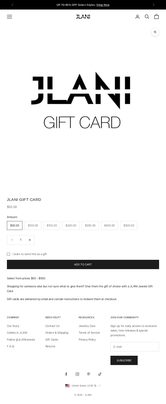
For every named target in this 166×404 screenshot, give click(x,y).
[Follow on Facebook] (66, 374)
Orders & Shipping (56, 332)
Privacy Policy (87, 339)
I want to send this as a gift (30, 254)
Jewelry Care (87, 326)
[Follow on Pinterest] (88, 374)
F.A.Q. (11, 346)
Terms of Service (89, 332)
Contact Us (52, 326)
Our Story (13, 326)
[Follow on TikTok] (100, 374)
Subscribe (124, 360)
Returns (50, 346)
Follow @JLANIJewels (21, 339)
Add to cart (83, 264)
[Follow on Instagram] (77, 374)
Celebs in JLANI (17, 332)
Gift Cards (51, 339)
